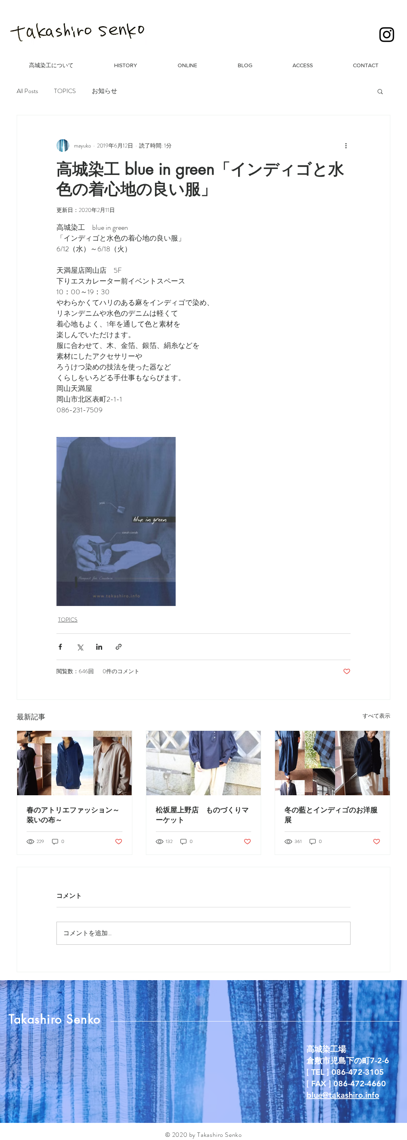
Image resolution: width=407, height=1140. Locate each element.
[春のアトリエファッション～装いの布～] (74, 763)
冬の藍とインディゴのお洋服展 (331, 814)
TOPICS (65, 91)
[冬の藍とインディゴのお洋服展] (332, 763)
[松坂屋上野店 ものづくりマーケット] (203, 763)
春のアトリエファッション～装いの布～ (73, 814)
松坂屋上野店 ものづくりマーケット (202, 814)
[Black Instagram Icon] (387, 35)
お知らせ (104, 91)
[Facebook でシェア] (60, 647)
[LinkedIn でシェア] (99, 647)
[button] (380, 91)
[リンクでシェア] (118, 647)
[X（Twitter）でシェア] (79, 647)
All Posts (27, 91)
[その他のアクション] (346, 145)
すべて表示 (376, 716)
